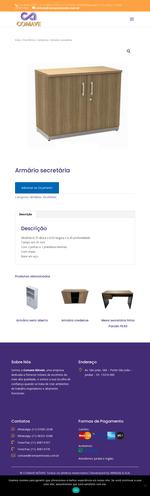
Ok (76, 490)
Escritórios (29, 40)
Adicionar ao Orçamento (37, 188)
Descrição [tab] (25, 214)
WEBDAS (115, 473)
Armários (43, 40)
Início (18, 40)
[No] (145, 486)
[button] (128, 51)
